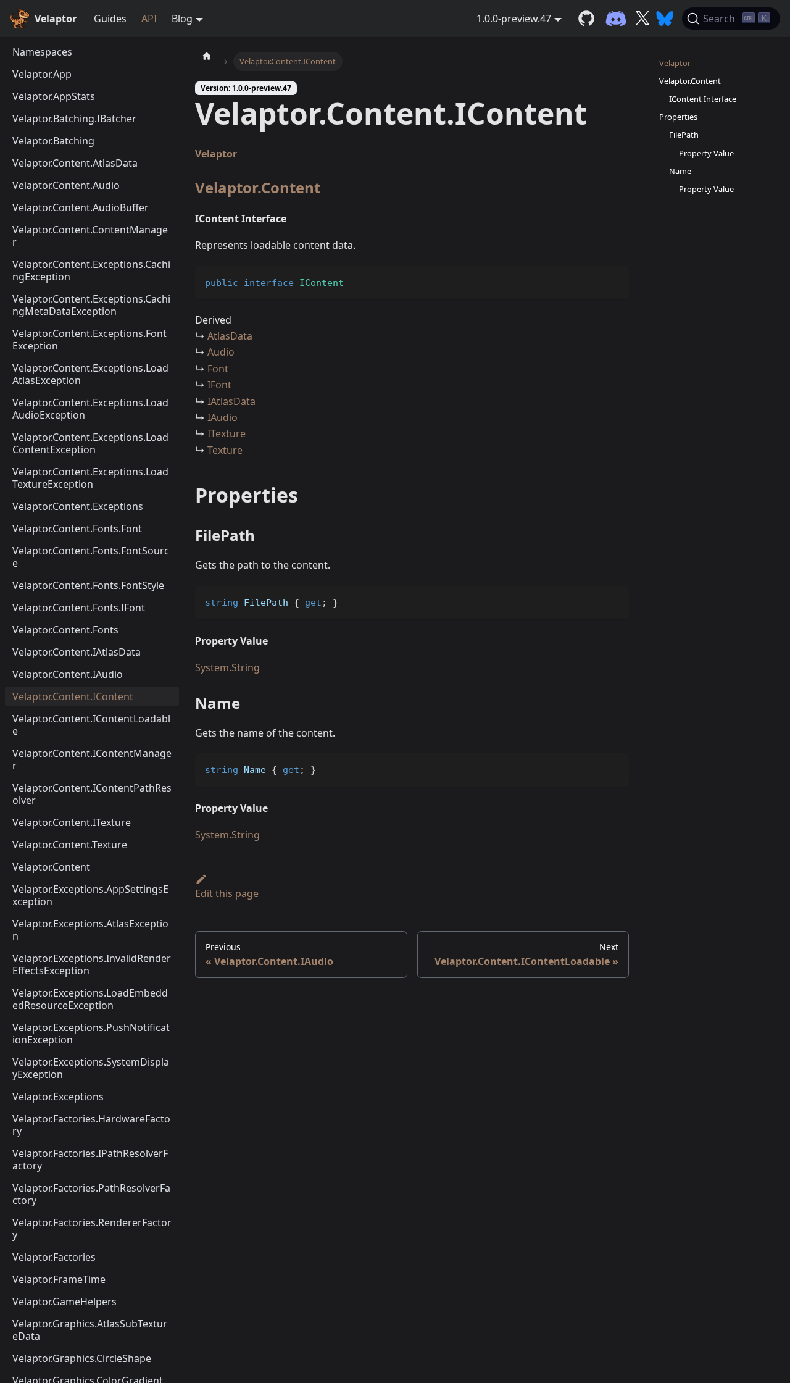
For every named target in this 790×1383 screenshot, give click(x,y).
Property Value (706, 153)
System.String (227, 667)
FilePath (684, 134)
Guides (110, 18)
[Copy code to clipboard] (614, 281)
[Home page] (206, 55)
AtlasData (229, 336)
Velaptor (216, 154)
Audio (221, 352)
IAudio (222, 417)
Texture (225, 450)
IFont (219, 384)
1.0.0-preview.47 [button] (513, 18)
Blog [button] (182, 18)
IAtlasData (231, 401)
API (149, 18)
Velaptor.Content (257, 187)
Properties (678, 116)
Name (680, 171)
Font (217, 368)
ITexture (226, 433)
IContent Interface (702, 98)
